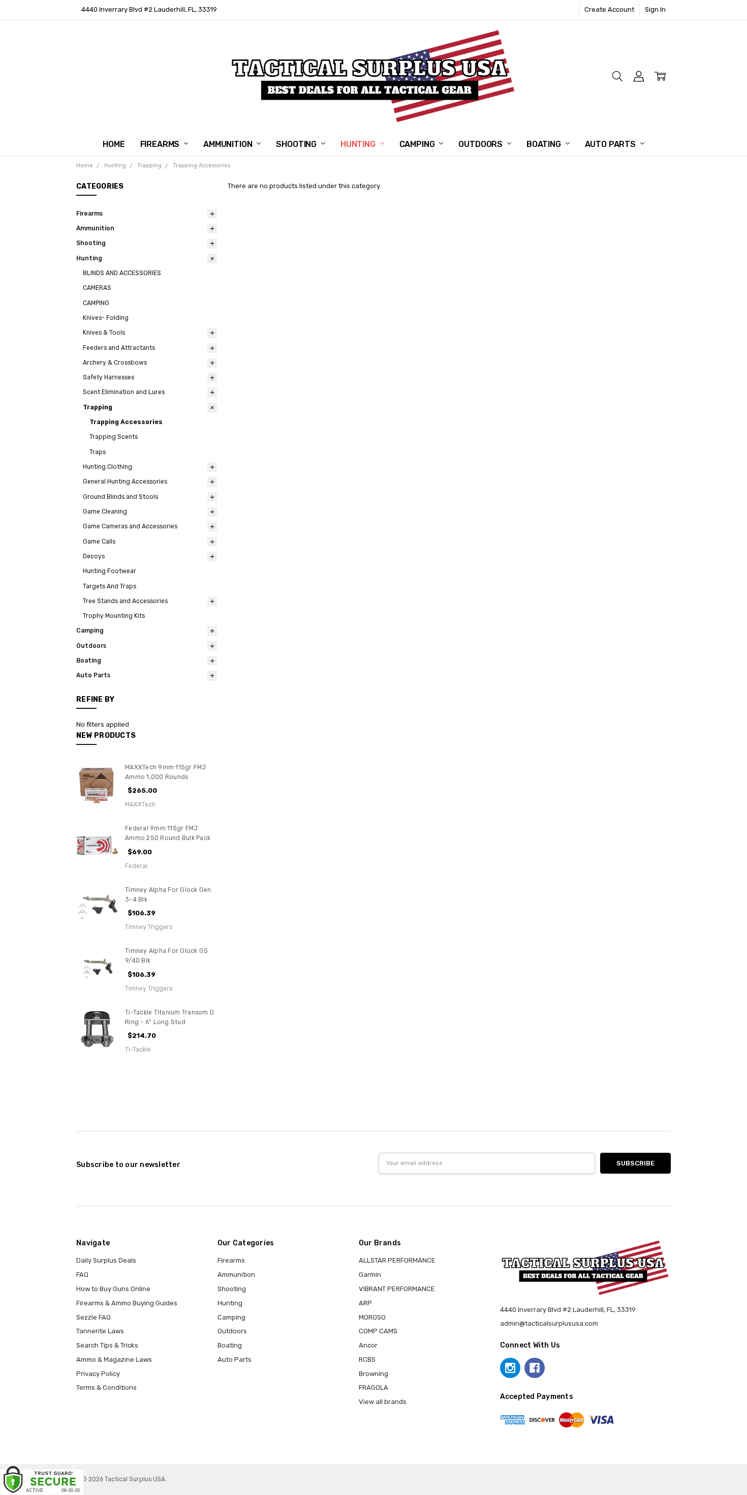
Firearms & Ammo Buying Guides (126, 1303)
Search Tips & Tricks (107, 1345)
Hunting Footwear (109, 571)
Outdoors (481, 144)
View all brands (383, 1402)
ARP (365, 1303)
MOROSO (372, 1317)
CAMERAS (97, 287)
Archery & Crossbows (115, 362)
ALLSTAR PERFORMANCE (397, 1260)
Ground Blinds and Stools (120, 496)
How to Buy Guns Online (113, 1289)
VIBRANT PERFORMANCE (397, 1289)
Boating (544, 144)
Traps (97, 452)
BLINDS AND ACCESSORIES (122, 273)
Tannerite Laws (100, 1331)
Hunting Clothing (107, 466)
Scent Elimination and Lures (124, 392)
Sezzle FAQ (93, 1317)
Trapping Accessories (126, 422)
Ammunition (228, 144)
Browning (373, 1374)
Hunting (359, 144)
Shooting (297, 144)
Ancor (368, 1345)
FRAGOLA (373, 1387)
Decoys (94, 556)
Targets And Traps (109, 586)
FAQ (82, 1274)
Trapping (97, 407)
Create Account (609, 9)
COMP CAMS (378, 1331)
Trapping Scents (113, 436)
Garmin (370, 1274)
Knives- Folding (106, 317)
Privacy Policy (98, 1374)
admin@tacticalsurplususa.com (549, 1323)
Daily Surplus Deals (106, 1260)
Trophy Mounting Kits (114, 615)
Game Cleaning (105, 511)
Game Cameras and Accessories (130, 526)
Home (113, 144)
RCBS (367, 1359)
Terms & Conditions (106, 1387)
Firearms (161, 144)
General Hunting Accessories (125, 481)
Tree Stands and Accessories (125, 601)
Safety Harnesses (108, 377)
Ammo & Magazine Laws (114, 1359)
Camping (418, 144)
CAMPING (96, 303)
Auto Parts (611, 144)
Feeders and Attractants (119, 347)
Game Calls (99, 541)
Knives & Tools (104, 332)
